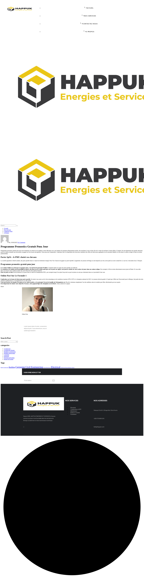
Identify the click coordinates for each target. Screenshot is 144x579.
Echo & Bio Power (47, 367)
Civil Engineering (34, 367)
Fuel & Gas (63, 367)
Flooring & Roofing (9, 357)
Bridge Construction (4, 367)
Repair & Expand (8, 359)
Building (12, 367)
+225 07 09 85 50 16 (99, 418)
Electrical (6, 356)
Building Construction (10, 352)
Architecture (7, 349)
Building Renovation (9, 353)
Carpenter (6, 355)
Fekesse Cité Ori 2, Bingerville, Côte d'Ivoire (105, 410)
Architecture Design (9, 350)
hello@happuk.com (99, 427)
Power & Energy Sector (69, 367)
